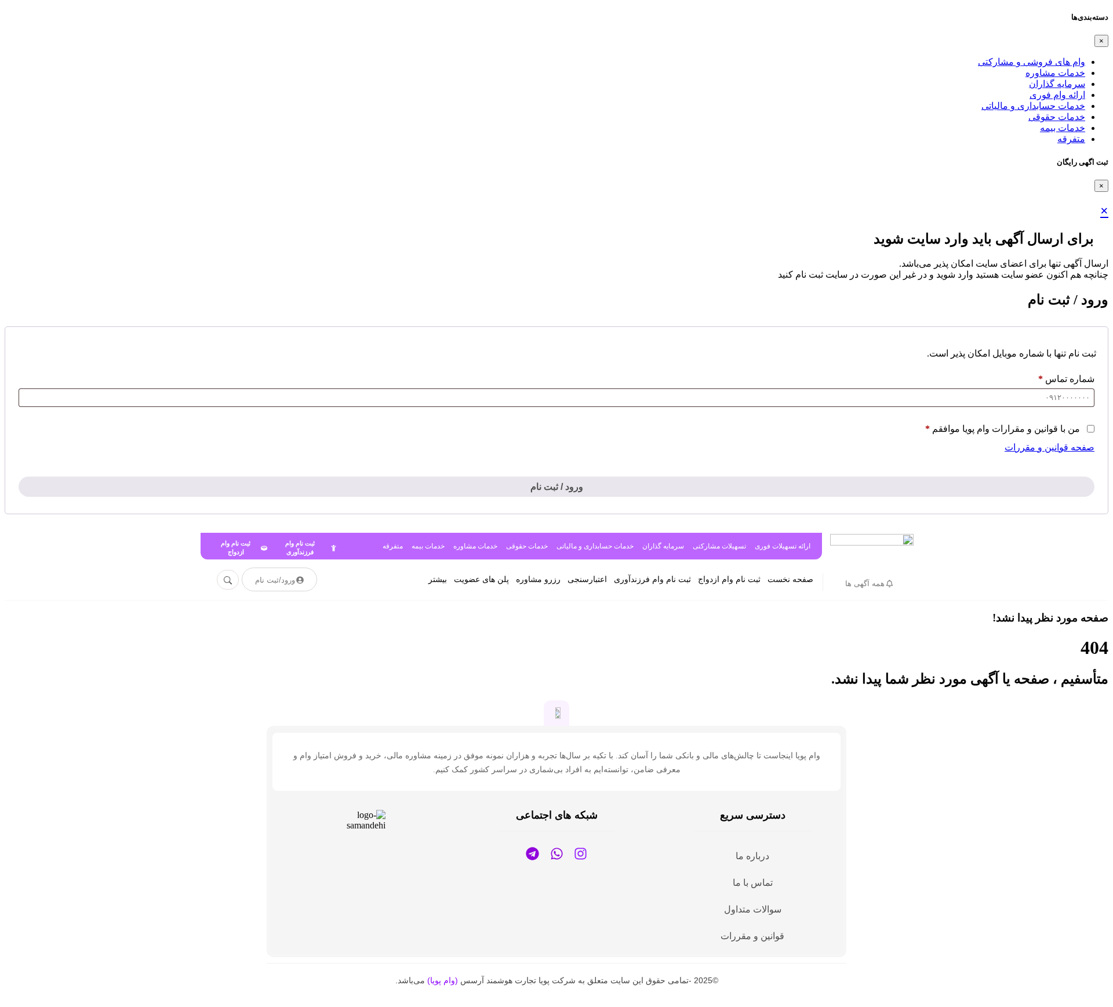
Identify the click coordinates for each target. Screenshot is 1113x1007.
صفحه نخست (790, 579)
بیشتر (437, 579)
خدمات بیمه (1062, 128)
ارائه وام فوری (1057, 95)
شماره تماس (1066, 379)
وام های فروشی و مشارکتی (1031, 62)
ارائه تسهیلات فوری (782, 546)
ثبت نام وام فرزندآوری (652, 579)
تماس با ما (753, 883)
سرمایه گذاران (1057, 84)
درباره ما (752, 856)
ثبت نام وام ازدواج (729, 579)
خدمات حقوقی (1056, 117)
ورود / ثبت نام (556, 487)
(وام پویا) (442, 980)
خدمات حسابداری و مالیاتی (1033, 106)
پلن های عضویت (481, 579)
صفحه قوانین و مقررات (1049, 447)
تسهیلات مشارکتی (719, 546)
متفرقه (1071, 139)
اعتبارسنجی (587, 579)
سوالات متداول (752, 909)
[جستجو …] (228, 580)
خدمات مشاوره (1055, 73)
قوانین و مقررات (752, 936)
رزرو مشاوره (538, 579)
